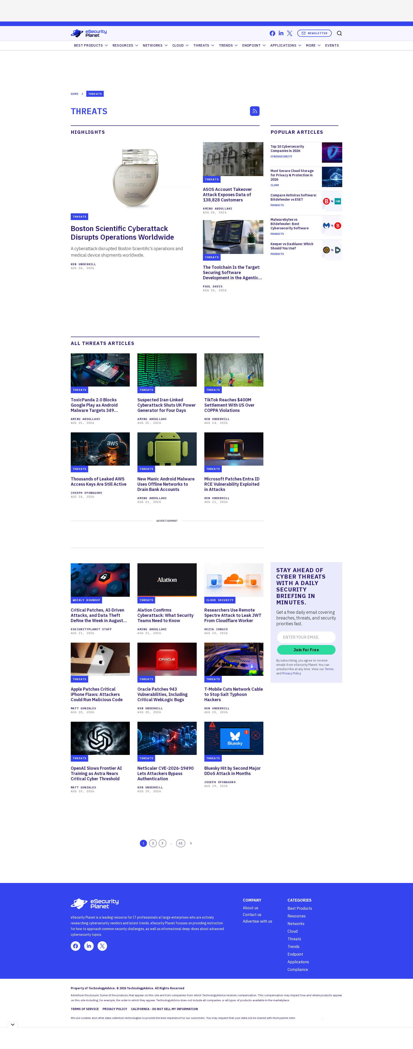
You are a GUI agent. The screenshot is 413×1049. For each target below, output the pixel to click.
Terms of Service (85, 1009)
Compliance (298, 969)
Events (332, 45)
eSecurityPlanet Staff (91, 629)
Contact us (252, 914)
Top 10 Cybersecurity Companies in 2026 (287, 148)
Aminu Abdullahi (217, 208)
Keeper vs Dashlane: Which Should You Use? (292, 246)
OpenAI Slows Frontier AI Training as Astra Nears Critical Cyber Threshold (96, 773)
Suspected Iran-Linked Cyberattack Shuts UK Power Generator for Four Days (166, 405)
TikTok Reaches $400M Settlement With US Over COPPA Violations (229, 405)
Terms (329, 669)
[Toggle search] (339, 33)
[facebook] (272, 33)
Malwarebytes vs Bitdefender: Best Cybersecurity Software (290, 223)
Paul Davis (213, 286)
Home (75, 94)
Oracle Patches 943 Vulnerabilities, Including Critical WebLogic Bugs (162, 694)
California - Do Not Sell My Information (164, 1009)
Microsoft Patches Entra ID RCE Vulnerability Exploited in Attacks (232, 484)
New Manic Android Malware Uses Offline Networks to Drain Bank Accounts (166, 484)
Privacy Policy (291, 673)
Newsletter (317, 33)
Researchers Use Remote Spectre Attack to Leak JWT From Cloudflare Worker (232, 615)
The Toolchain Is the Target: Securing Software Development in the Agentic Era (231, 272)
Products (277, 205)
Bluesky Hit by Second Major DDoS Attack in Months (232, 771)
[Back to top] (403, 1034)
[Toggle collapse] (13, 1024)
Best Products (300, 908)
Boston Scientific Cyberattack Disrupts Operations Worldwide (122, 232)
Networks (296, 923)
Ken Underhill (83, 264)
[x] (290, 33)
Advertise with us (257, 921)
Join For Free (306, 649)
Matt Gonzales (83, 708)
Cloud (178, 45)
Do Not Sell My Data (309, 1018)
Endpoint (251, 45)
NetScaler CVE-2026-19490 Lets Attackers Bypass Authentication (165, 773)
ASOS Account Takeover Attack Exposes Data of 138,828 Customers (227, 195)
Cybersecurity (281, 156)
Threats (201, 45)
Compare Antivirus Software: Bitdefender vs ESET (294, 197)
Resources (297, 916)
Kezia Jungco (216, 629)
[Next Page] (191, 843)
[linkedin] (281, 33)
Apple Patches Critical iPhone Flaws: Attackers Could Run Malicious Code (97, 694)
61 (181, 843)
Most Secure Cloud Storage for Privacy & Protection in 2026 (292, 175)
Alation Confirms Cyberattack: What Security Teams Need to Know (165, 615)
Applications (283, 45)
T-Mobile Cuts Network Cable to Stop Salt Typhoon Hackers (233, 694)
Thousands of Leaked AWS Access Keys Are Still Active (98, 481)
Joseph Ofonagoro (86, 493)
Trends (226, 45)
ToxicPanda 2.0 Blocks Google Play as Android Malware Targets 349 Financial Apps (94, 405)
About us (250, 908)
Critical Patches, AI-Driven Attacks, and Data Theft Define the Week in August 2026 (97, 615)
